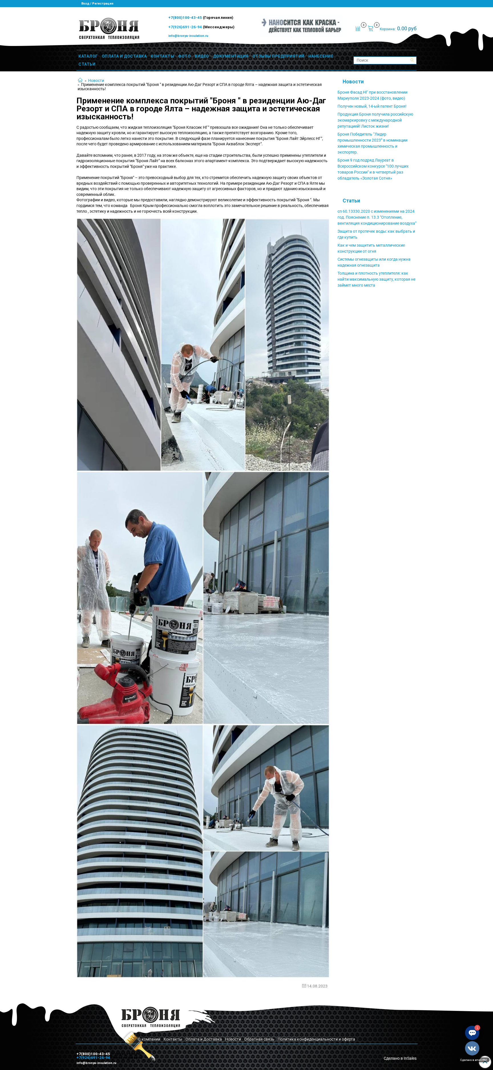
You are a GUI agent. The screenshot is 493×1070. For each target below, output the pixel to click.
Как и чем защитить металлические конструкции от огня (371, 248)
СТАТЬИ (86, 64)
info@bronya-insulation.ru (188, 36)
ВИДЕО (202, 56)
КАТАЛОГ (88, 56)
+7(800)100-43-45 (185, 17)
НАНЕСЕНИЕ (321, 56)
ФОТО (184, 56)
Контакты (172, 1039)
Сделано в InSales (400, 1058)
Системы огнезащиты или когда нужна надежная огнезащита (374, 262)
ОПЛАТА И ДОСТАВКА (124, 56)
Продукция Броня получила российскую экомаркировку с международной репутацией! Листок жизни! (375, 120)
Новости (96, 80)
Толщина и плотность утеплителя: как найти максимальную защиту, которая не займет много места (376, 279)
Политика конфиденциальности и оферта (316, 1039)
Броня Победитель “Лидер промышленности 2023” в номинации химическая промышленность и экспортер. (372, 143)
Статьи (351, 201)
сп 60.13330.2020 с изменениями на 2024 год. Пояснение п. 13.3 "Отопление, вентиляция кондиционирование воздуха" (377, 217)
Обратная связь (259, 1039)
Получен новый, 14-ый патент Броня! (372, 106)
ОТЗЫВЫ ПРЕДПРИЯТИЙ (278, 56)
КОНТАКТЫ (162, 56)
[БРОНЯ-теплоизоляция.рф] (108, 28)
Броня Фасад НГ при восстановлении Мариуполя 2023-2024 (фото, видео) (372, 95)
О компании (149, 1039)
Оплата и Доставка (203, 1039)
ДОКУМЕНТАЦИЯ (230, 56)
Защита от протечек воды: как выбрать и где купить (376, 234)
